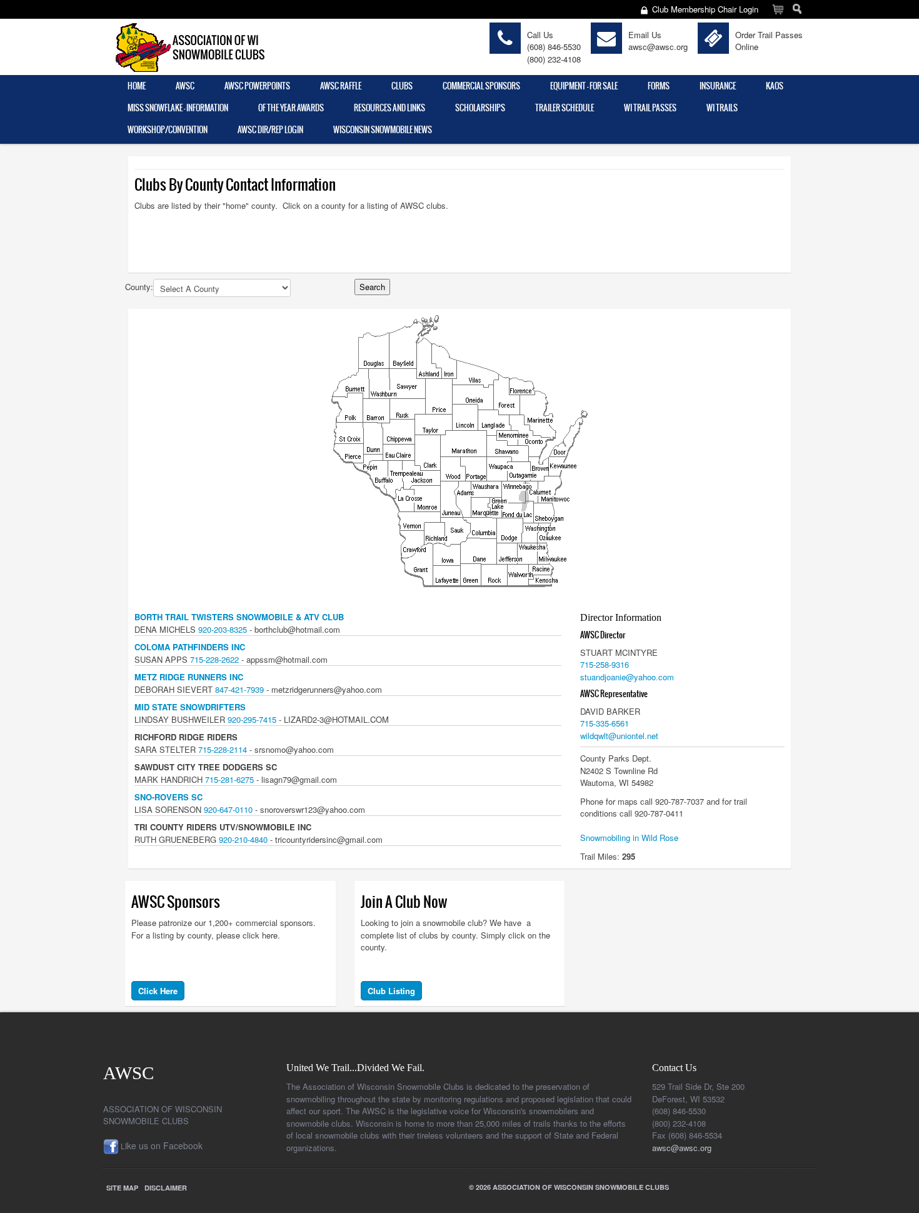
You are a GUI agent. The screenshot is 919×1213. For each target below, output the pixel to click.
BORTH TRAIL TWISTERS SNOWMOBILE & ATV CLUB (239, 617)
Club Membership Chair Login (705, 9)
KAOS (774, 86)
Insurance (718, 86)
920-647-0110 (228, 809)
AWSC (185, 86)
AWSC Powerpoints (257, 86)
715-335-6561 (604, 723)
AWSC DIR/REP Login (270, 130)
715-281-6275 (229, 779)
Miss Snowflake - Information (178, 108)
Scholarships (480, 108)
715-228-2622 (214, 659)
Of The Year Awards (291, 108)
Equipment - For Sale (584, 86)
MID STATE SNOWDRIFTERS (190, 707)
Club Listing (391, 991)
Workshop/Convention (168, 130)
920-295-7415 (252, 719)
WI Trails (722, 108)
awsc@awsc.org (658, 47)
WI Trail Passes (650, 108)
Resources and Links (389, 108)
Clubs (402, 86)
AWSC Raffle (340, 86)
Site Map (122, 1187)
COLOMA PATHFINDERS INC (189, 647)
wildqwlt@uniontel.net (619, 736)
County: (139, 287)
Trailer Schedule (564, 108)
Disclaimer (165, 1187)
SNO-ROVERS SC (168, 797)
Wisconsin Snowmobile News (382, 130)
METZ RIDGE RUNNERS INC (188, 677)
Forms (659, 86)
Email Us (644, 35)
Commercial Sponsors (481, 86)
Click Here (158, 991)
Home (137, 86)
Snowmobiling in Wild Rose (629, 837)
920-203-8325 (222, 629)
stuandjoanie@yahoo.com (627, 677)
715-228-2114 (222, 749)
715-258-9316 (604, 664)
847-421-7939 (239, 689)
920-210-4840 (243, 839)
